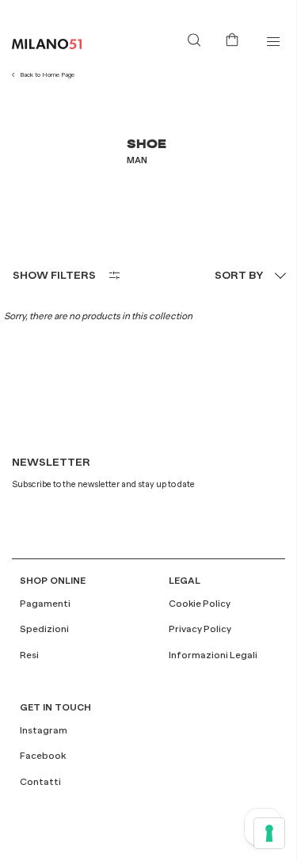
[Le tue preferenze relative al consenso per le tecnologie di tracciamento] (269, 833)
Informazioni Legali (213, 655)
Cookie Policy (199, 603)
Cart (235, 38)
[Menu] (273, 41)
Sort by (239, 275)
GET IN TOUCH (55, 707)
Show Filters (54, 275)
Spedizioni (44, 628)
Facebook (43, 755)
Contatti (40, 781)
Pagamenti (45, 603)
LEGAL (184, 580)
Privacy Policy (200, 628)
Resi (29, 655)
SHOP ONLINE (53, 580)
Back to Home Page (47, 74)
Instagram (43, 730)
